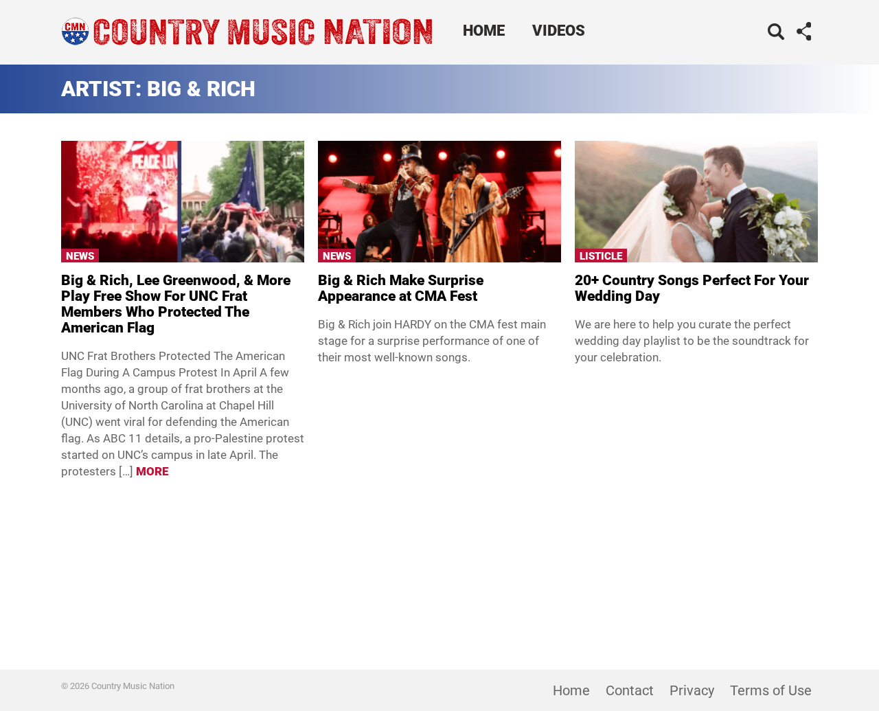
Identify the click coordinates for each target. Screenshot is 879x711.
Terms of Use (771, 690)
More (152, 471)
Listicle (601, 256)
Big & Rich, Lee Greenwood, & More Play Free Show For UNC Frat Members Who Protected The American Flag (175, 304)
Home (484, 30)
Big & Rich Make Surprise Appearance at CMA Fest (400, 288)
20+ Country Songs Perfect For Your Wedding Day (692, 288)
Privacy (692, 690)
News (80, 256)
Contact (630, 690)
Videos (558, 30)
